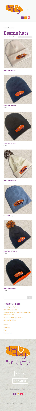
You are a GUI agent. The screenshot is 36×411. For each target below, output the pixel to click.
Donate (20, 373)
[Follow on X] (25, 17)
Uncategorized (8, 333)
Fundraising (7, 327)
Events (6, 324)
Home (5, 28)
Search (29, 298)
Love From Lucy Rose (10, 320)
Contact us (20, 381)
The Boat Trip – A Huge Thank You (14, 317)
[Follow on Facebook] (22, 17)
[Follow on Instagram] (29, 17)
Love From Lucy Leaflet (10, 309)
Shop (5, 330)
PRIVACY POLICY (10, 389)
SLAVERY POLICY (20, 389)
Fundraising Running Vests (11, 307)
